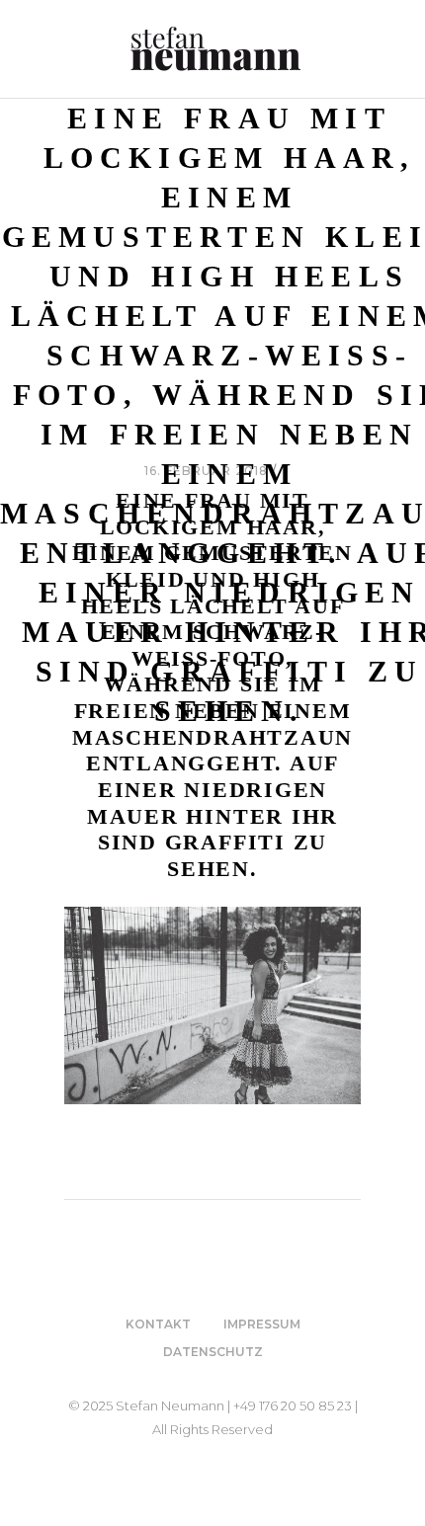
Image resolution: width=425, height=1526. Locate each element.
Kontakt (158, 1324)
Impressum (261, 1324)
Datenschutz (213, 1351)
